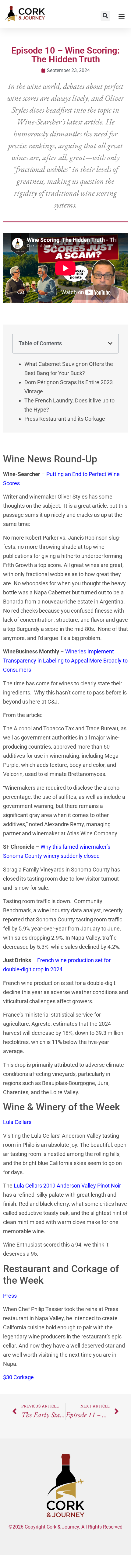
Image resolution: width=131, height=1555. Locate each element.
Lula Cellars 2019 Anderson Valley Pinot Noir (67, 1185)
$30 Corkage (18, 1377)
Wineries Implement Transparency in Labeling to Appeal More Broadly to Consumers (65, 660)
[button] (105, 16)
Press (10, 1295)
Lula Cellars (17, 1122)
